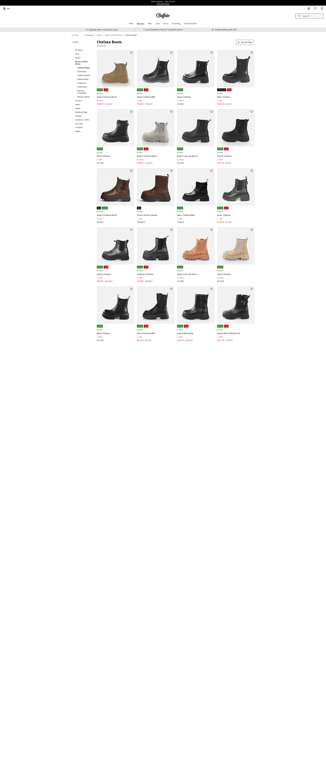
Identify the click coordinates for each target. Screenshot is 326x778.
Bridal (77, 58)
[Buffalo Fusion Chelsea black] (236, 127)
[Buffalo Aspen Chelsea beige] (236, 246)
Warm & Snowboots (82, 92)
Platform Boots (83, 75)
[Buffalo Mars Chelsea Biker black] (196, 187)
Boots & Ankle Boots (113, 35)
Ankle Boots (82, 87)
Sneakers (79, 127)
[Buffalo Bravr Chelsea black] (236, 187)
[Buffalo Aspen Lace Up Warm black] (196, 127)
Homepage (89, 35)
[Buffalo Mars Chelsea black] (236, 68)
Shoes (99, 35)
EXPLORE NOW (163, 4)
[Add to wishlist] (131, 52)
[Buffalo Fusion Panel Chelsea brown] (155, 187)
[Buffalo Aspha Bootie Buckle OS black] (236, 305)
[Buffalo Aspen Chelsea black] (196, 68)
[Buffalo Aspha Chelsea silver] (115, 246)
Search (306, 16)
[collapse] (73, 62)
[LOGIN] (308, 9)
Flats (77, 54)
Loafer (78, 108)
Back (76, 35)
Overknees (81, 71)
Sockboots (81, 83)
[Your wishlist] (315, 9)
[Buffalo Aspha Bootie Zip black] (196, 305)
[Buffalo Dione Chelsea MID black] (155, 305)
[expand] (73, 104)
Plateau (78, 116)
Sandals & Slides (82, 120)
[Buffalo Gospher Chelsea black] (155, 246)
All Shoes (79, 50)
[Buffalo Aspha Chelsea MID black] (155, 68)
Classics (78, 101)
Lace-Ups (79, 123)
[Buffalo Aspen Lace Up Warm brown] (196, 246)
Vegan (77, 131)
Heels (77, 104)
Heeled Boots (83, 79)
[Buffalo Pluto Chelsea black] (115, 127)
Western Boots (83, 97)
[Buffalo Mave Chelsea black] (115, 305)
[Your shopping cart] (322, 9)
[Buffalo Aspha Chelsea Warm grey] (155, 127)
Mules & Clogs (81, 112)
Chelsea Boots (83, 68)
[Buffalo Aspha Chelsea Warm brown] (115, 68)
